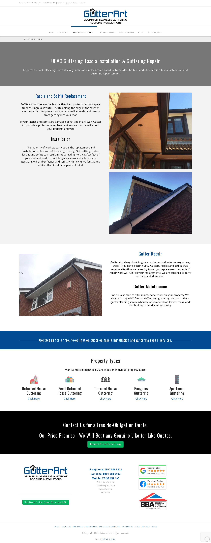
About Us (66, 527)
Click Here (34, 398)
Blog (137, 527)
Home (57, 527)
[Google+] (67, 490)
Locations (127, 527)
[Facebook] (63, 490)
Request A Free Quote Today (105, 444)
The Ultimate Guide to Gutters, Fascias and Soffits (45, 502)
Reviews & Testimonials (85, 527)
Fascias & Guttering (109, 527)
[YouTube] (70, 490)
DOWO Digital (109, 539)
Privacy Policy (149, 527)
